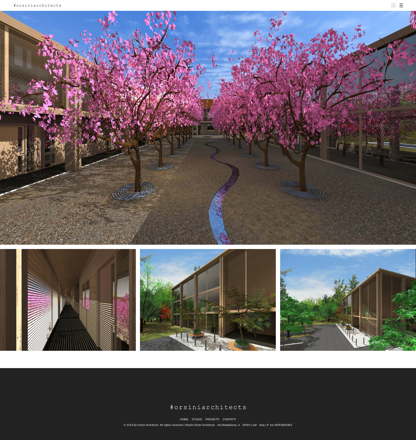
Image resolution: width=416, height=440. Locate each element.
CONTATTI (229, 419)
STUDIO (197, 419)
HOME (184, 419)
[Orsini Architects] (37, 5)
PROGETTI (212, 419)
